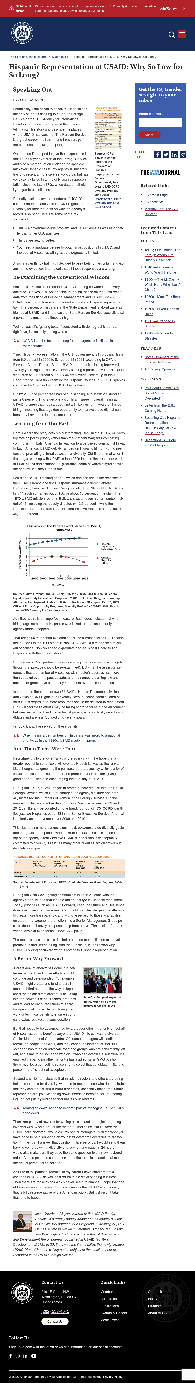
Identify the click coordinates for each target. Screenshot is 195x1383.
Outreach (155, 1291)
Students (154, 1305)
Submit (149, 134)
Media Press (109, 1319)
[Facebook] (10, 1355)
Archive (154, 201)
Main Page (156, 194)
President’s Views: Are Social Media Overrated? (162, 393)
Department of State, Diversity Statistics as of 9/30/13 (108, 203)
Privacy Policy (112, 1376)
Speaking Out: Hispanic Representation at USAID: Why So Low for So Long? (162, 425)
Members (107, 1291)
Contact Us (54, 1321)
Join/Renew (168, 8)
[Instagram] (18, 1355)
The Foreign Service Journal (28, 56)
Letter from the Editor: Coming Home (161, 408)
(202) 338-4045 (55, 1311)
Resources (108, 1298)
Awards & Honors (113, 1312)
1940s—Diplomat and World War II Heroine (161, 269)
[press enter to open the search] (172, 34)
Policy (152, 1298)
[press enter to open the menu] (182, 34)
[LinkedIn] (25, 1355)
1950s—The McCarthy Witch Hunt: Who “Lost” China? (162, 284)
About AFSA (157, 1312)
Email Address (151, 113)
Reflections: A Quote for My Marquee (160, 442)
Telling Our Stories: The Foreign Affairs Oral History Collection (162, 254)
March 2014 (60, 56)
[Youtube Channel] (33, 1355)
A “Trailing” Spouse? (160, 368)
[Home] (22, 34)
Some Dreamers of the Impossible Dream (162, 359)
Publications (109, 1305)
